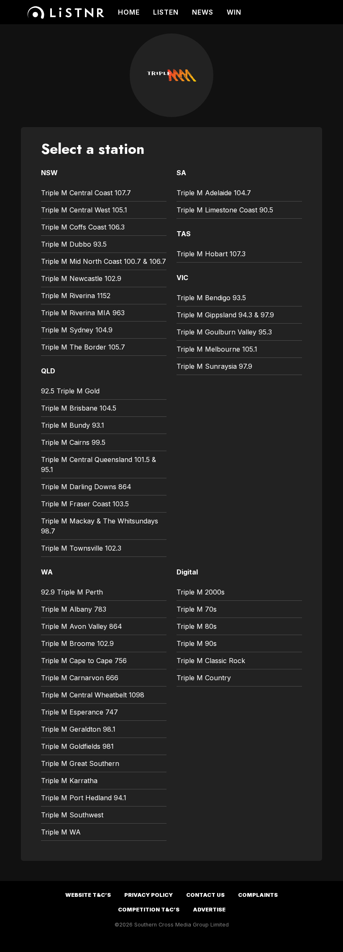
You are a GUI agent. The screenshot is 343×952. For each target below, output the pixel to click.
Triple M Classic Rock (211, 660)
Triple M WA (61, 832)
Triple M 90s (197, 643)
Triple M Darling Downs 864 (86, 486)
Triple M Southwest (72, 815)
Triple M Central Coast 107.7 (86, 193)
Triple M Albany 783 (73, 609)
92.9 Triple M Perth (72, 592)
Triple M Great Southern (80, 763)
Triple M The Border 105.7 (83, 347)
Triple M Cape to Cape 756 (84, 660)
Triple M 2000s (201, 592)
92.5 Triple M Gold (70, 391)
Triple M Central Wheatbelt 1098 (92, 695)
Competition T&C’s (148, 909)
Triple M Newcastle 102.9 (81, 278)
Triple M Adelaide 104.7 (214, 193)
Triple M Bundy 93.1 (72, 425)
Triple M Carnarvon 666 (79, 678)
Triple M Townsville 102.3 (81, 548)
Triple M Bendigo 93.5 (211, 298)
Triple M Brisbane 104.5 (78, 408)
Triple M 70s (197, 609)
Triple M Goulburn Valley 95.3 (224, 332)
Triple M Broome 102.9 (77, 643)
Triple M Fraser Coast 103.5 (85, 504)
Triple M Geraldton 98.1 (78, 729)
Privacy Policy (148, 895)
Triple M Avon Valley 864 (81, 626)
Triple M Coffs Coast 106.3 (83, 227)
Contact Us (205, 895)
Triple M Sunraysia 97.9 (214, 366)
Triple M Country (204, 678)
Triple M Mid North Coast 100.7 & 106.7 (103, 261)
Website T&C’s (88, 895)
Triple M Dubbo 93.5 (74, 244)
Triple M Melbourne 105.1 (217, 349)
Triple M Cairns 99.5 (73, 442)
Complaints (258, 895)
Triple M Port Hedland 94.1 (83, 798)
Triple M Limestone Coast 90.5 (225, 210)
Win (234, 12)
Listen (166, 12)
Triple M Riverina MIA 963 (83, 313)
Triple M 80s (197, 626)
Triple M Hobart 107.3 (211, 254)
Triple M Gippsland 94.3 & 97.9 (225, 315)
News (202, 12)
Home (129, 12)
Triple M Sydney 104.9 (77, 330)
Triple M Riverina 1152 (75, 295)
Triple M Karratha (69, 780)
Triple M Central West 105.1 (84, 210)
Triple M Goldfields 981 (77, 746)
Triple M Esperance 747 (79, 712)
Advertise (209, 909)
